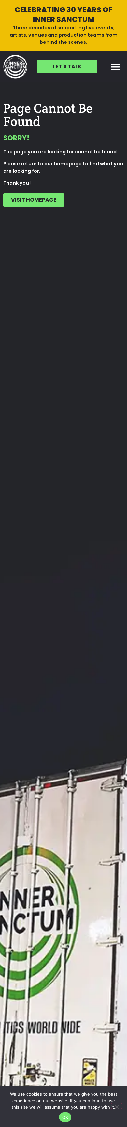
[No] (116, 1106)
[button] (115, 66)
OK (65, 1117)
